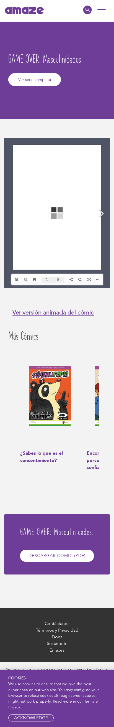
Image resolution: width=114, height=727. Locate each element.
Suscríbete (57, 643)
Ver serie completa (34, 79)
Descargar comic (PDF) (57, 555)
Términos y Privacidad (57, 630)
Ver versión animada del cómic (53, 312)
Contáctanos (57, 623)
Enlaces (57, 650)
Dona (57, 636)
